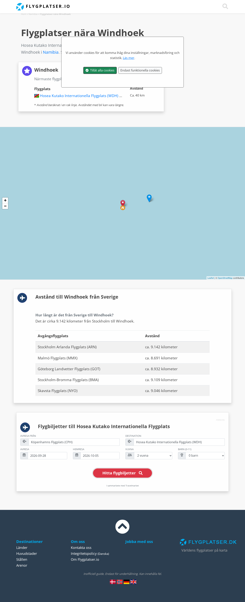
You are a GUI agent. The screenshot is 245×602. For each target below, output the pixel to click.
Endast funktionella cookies (140, 70)
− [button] (5, 206)
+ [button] (5, 200)
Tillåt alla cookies (101, 70)
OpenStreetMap (225, 277)
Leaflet (210, 277)
